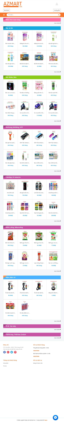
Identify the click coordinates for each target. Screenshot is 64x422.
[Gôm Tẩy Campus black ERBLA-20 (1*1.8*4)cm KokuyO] (25, 135)
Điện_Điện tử (11, 277)
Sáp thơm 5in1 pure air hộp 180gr (28, 213)
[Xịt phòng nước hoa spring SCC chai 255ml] (10, 205)
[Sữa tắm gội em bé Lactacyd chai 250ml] (10, 56)
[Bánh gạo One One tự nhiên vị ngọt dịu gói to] (39, 235)
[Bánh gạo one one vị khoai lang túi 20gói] (25, 256)
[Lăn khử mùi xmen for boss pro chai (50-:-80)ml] (39, 185)
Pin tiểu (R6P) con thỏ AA (26, 313)
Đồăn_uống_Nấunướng (14, 227)
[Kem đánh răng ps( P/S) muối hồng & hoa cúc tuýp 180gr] (10, 105)
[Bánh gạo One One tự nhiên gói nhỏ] (25, 235)
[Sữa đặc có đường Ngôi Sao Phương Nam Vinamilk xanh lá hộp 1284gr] (25, 85)
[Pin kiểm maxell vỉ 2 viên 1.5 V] (10, 306)
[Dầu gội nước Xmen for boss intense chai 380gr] (25, 185)
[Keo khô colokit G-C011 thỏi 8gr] (25, 155)
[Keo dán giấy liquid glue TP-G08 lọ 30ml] (10, 155)
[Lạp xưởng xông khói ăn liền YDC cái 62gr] (39, 256)
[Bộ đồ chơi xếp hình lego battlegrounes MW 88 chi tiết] (25, 56)
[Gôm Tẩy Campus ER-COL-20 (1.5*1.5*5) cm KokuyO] (53, 135)
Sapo (45, 420)
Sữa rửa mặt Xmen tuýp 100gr (56, 213)
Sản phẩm (5, 363)
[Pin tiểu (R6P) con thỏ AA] (25, 306)
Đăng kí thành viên (37, 363)
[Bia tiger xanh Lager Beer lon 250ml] (10, 256)
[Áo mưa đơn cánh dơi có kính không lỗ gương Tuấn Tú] (53, 105)
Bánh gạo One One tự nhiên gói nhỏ (29, 243)
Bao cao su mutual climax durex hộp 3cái (15, 92)
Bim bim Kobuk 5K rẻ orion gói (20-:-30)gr (15, 243)
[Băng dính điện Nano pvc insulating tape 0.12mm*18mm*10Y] (53, 285)
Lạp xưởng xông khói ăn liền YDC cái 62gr (44, 263)
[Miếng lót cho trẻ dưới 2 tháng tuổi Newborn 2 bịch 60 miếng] (39, 36)
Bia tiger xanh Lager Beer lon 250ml (14, 263)
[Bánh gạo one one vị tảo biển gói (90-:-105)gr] (53, 235)
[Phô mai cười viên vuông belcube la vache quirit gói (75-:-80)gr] (53, 56)
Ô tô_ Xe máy (11, 326)
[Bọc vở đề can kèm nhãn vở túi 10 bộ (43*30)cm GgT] (39, 155)
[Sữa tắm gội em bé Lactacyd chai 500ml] (53, 36)
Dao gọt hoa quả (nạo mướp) (12, 142)
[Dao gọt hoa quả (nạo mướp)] (10, 135)
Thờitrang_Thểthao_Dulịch (16, 334)
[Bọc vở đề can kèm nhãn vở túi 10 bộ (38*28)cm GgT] (53, 155)
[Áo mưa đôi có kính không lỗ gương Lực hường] (39, 105)
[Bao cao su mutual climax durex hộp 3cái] (10, 85)
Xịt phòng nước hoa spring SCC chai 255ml (16, 213)
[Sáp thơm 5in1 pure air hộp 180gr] (25, 205)
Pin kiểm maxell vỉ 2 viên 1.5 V (12, 313)
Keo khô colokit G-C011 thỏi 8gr (28, 163)
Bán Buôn (6, 10)
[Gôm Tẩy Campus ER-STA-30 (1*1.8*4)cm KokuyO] (39, 135)
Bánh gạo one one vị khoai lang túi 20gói (30, 263)
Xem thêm (57, 23)
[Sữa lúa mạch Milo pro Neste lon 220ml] (53, 85)
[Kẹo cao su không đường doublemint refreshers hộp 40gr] (53, 256)
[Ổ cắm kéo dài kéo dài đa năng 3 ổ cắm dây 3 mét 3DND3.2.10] (39, 285)
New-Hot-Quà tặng (13, 20)
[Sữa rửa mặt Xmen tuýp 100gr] (53, 205)
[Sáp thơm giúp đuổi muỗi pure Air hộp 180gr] (39, 205)
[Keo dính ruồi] (10, 185)
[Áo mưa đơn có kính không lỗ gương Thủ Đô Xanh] (25, 105)
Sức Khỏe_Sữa (11, 77)
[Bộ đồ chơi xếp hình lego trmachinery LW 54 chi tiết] (39, 56)
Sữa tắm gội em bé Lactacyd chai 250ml (15, 63)
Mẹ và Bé (9, 28)
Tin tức (5, 366)
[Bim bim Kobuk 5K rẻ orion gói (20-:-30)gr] (10, 235)
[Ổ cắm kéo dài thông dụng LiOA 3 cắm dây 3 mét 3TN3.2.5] (25, 285)
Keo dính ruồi (10, 192)
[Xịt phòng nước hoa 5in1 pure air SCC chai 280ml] (53, 185)
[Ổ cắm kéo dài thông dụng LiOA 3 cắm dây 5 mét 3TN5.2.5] (10, 285)
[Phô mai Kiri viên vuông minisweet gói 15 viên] (10, 36)
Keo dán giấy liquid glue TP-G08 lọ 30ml (15, 163)
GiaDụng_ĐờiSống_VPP (14, 127)
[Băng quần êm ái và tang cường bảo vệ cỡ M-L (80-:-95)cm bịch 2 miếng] (39, 85)
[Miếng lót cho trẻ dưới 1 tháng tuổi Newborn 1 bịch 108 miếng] (25, 36)
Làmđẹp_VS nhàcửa (13, 177)
